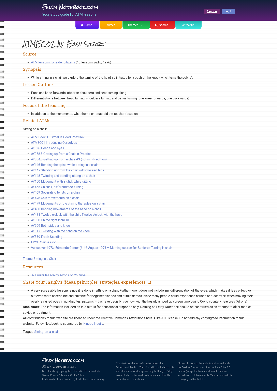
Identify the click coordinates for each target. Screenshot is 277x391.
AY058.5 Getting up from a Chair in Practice (61, 154)
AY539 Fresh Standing (46, 237)
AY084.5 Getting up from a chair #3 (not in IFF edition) (69, 159)
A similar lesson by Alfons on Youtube (59, 275)
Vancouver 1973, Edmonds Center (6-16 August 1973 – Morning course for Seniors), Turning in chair (101, 248)
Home (88, 25)
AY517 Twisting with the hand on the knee (60, 231)
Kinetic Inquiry (93, 324)
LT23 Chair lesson (43, 242)
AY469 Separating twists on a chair (55, 192)
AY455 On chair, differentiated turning (57, 187)
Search (163, 25)
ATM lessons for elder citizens (53, 62)
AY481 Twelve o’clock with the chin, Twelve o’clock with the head (76, 215)
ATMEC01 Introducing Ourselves (54, 143)
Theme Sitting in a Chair (39, 259)
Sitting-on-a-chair (46, 332)
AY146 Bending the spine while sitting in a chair (64, 165)
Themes (133, 25)
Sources (110, 25)
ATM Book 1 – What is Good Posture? (58, 137)
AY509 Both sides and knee (50, 226)
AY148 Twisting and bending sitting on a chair (63, 176)
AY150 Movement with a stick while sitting (61, 181)
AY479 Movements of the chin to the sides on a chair (68, 203)
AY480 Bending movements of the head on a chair (66, 209)
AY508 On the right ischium (50, 220)
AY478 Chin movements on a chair (55, 198)
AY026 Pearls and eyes (47, 148)
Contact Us (187, 25)
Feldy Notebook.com (70, 7)
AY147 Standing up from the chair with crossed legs (67, 170)
